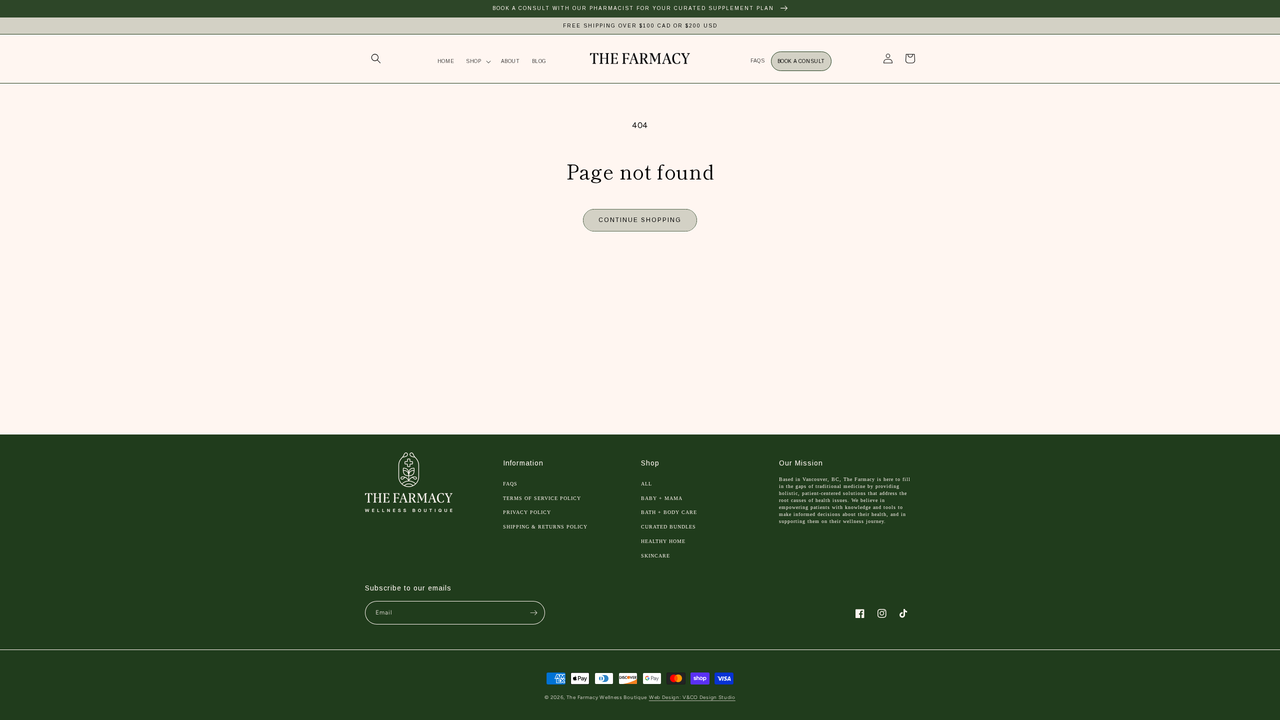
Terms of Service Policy (542, 498)
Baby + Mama (661, 498)
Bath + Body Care (669, 512)
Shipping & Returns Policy (545, 527)
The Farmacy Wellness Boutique (606, 697)
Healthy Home (663, 541)
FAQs (510, 483)
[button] (376, 59)
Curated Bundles (668, 527)
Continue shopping (640, 220)
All (646, 483)
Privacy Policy (527, 512)
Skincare (655, 555)
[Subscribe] (533, 612)
